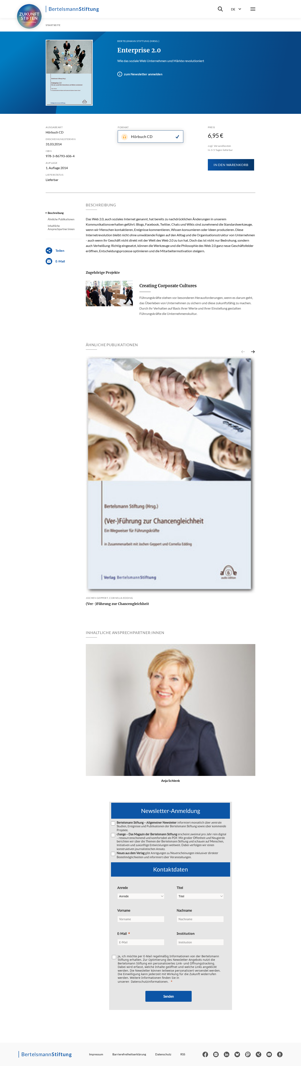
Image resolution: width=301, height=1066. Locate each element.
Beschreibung (56, 213)
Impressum (96, 1054)
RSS (182, 1054)
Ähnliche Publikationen (61, 219)
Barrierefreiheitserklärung (129, 1054)
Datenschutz (163, 1054)
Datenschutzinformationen (149, 981)
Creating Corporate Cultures (168, 285)
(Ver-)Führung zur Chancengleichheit (117, 604)
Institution (186, 933)
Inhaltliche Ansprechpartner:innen (61, 227)
